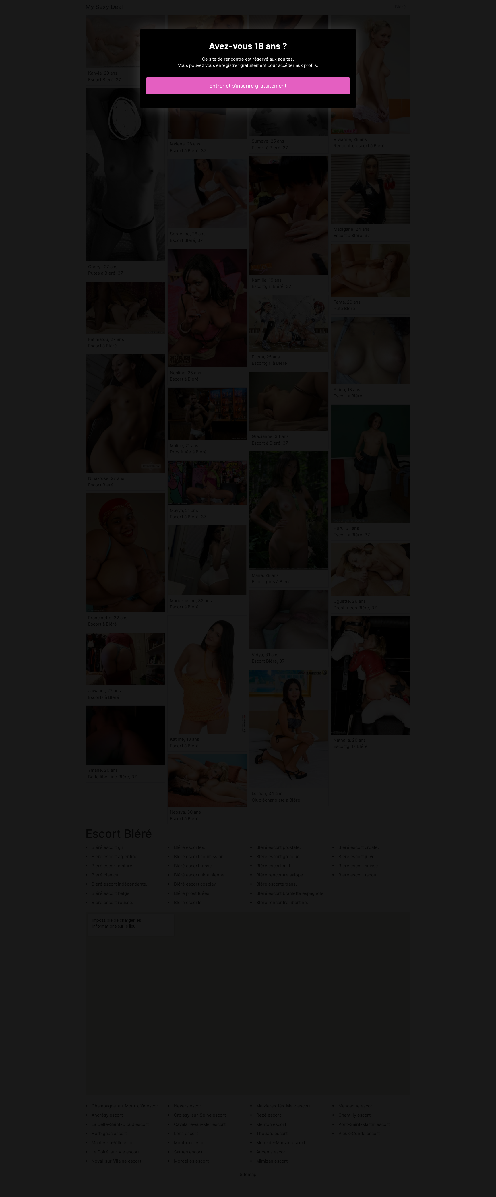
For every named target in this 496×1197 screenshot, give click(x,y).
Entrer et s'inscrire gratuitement (248, 86)
